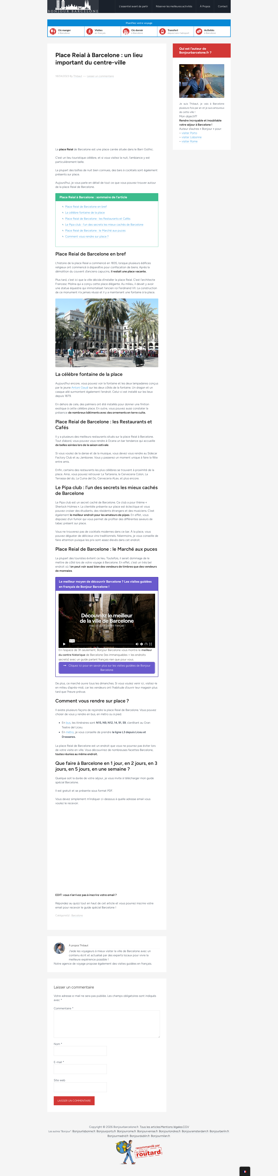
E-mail (59, 1062)
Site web (59, 1080)
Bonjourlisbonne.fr (83, 1131)
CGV (186, 1127)
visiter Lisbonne (192, 137)
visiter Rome (190, 141)
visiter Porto (189, 133)
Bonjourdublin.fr (140, 1136)
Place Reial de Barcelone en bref (86, 206)
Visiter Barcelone (73, 6)
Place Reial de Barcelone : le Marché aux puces (95, 230)
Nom (58, 1044)
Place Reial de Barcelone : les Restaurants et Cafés (97, 218)
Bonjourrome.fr (126, 1131)
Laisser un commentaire (100, 76)
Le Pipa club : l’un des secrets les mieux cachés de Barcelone (104, 224)
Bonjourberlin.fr (219, 1131)
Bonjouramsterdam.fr (195, 1131)
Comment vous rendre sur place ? (87, 236)
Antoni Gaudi (79, 387)
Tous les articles (150, 1127)
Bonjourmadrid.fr (118, 1136)
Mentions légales (171, 1127)
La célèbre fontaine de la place (85, 212)
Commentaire (64, 1008)
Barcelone (77, 915)
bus (68, 722)
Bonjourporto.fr (106, 1131)
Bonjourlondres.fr (170, 1131)
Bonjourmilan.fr (160, 1136)
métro (70, 732)
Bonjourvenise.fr (147, 1131)
